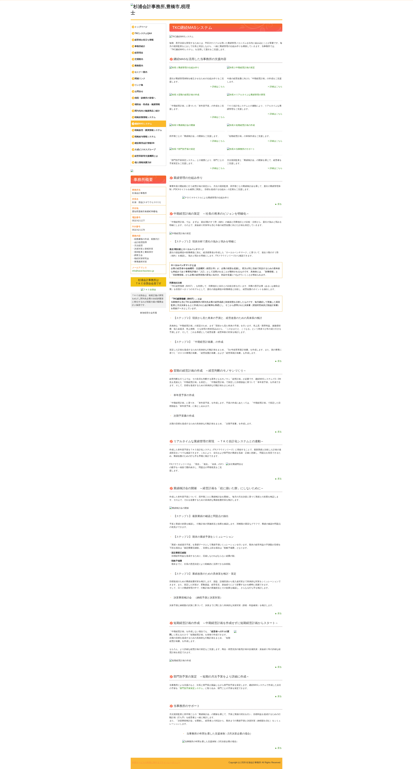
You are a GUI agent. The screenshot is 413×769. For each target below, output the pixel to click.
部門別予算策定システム (191, 688)
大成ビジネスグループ (145, 149)
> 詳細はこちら (217, 86)
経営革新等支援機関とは (146, 156)
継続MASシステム (143, 123)
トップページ (141, 27)
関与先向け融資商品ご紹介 (147, 111)
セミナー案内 (141, 72)
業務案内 (139, 65)
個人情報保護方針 (143, 162)
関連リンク (140, 78)
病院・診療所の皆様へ (145, 98)
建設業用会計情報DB (144, 143)
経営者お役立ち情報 (144, 40)
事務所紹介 (140, 46)
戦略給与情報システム (145, 136)
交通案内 (139, 59)
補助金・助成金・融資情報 (147, 104)
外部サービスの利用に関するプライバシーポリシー (156, 762)
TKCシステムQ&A (143, 33)
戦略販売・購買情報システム (148, 130)
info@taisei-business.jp (143, 271)
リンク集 (139, 85)
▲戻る (278, 204)
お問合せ (139, 91)
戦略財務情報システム (145, 117)
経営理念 (139, 52)
